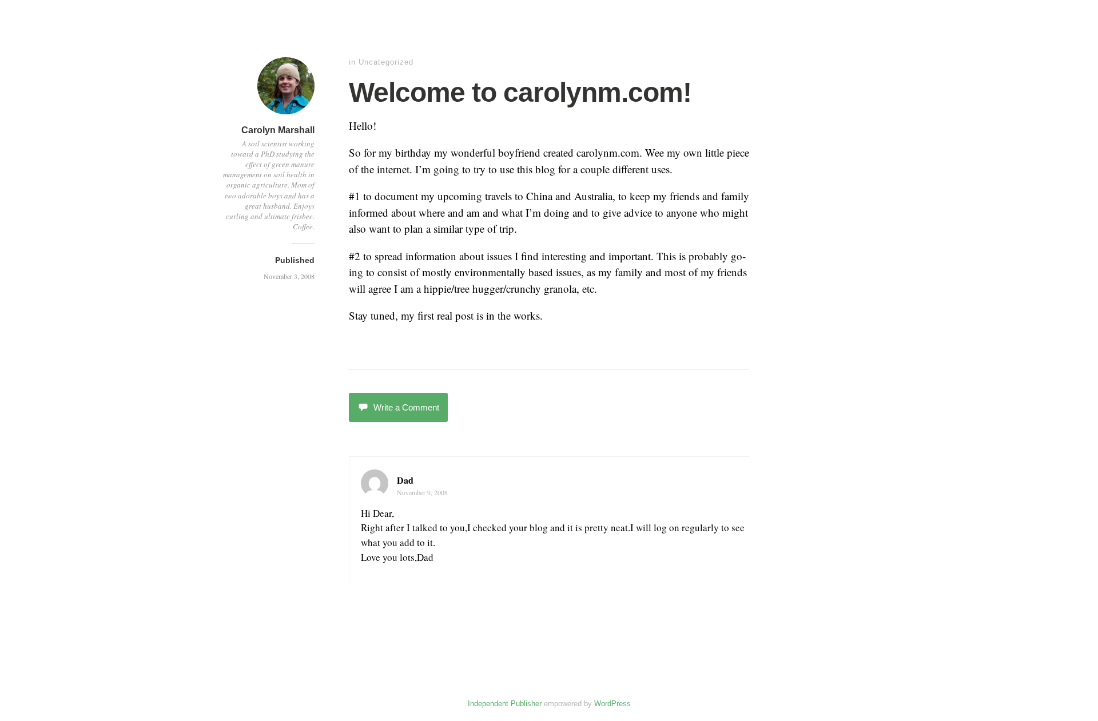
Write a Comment (406, 407)
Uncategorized (386, 62)
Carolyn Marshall (278, 130)
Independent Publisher (505, 703)
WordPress (612, 703)
